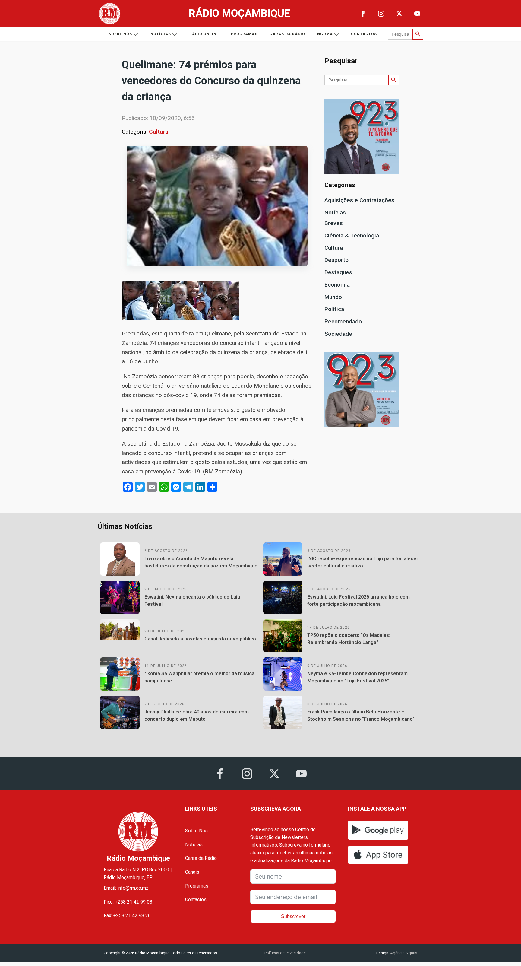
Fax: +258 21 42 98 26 (127, 915)
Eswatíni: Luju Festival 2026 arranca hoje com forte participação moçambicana (358, 600)
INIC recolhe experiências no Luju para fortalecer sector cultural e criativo (362, 562)
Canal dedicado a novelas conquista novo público (200, 639)
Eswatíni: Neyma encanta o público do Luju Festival (192, 600)
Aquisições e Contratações (359, 200)
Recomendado (343, 321)
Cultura (158, 131)
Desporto (336, 259)
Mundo (333, 297)
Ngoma (325, 34)
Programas (244, 34)
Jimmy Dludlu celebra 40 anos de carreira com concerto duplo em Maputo (196, 715)
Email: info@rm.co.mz (126, 888)
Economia (337, 284)
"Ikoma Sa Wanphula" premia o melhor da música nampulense (199, 677)
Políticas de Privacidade (285, 953)
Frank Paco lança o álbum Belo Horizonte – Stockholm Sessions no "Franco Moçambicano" (360, 715)
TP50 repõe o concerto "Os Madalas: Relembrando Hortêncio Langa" (348, 638)
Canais (192, 872)
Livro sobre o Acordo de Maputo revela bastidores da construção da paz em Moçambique (200, 562)
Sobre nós (120, 34)
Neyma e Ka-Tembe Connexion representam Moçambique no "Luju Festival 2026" (357, 677)
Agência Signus (403, 953)
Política (334, 309)
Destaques (338, 272)
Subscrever (293, 916)
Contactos (364, 34)
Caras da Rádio (287, 34)
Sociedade (338, 333)
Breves (333, 223)
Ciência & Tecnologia (351, 235)
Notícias (160, 34)
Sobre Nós (196, 831)
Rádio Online (204, 34)
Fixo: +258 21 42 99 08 (128, 902)
